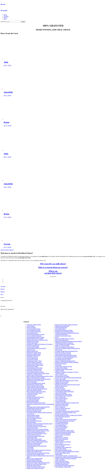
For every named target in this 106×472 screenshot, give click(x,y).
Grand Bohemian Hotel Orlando (34, 368)
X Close (3, 314)
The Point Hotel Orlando (33, 400)
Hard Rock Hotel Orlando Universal (35, 334)
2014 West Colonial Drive (61, 414)
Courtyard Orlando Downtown (34, 418)
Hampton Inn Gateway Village (34, 361)
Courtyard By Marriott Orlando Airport (36, 440)
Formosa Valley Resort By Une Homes (64, 421)
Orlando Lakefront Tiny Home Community (65, 458)
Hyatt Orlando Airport (32, 333)
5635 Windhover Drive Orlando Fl (63, 395)
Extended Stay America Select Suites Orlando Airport (68, 457)
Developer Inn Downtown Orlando (63, 330)
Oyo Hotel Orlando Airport (33, 398)
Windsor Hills (58, 454)
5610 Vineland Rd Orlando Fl (62, 416)
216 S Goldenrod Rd (60, 400)
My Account (4, 10)
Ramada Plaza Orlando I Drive (34, 370)
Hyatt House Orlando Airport (34, 411)
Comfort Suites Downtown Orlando (35, 387)
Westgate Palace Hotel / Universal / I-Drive (37, 340)
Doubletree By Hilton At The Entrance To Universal (39, 344)
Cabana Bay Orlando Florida (34, 324)
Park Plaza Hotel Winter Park (34, 460)
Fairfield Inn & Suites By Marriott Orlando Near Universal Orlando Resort (67, 333)
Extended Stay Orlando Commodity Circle (65, 412)
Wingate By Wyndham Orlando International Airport (39, 423)
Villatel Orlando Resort (32, 342)
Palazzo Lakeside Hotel (61, 427)
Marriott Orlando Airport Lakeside (35, 338)
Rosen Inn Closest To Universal (63, 352)
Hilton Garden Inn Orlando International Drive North (40, 376)
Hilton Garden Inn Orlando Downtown (36, 391)
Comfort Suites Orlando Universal (63, 366)
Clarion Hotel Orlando (60, 393)
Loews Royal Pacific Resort (33, 329)
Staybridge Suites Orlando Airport (35, 365)
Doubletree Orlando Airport (33, 355)
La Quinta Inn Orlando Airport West (35, 436)
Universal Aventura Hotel (33, 345)
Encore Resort (58, 349)
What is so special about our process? (53, 267)
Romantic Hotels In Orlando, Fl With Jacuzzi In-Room (68, 415)
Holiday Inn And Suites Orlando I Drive (36, 464)
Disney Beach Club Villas (61, 405)
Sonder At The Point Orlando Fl (63, 433)
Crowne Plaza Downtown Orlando (35, 372)
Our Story (6, 16)
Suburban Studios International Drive (36, 432)
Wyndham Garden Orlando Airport (63, 369)
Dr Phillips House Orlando (61, 464)
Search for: (3, 21)
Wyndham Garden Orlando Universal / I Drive (38, 430)
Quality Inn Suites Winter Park (62, 408)
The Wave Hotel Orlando (33, 347)
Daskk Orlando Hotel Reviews (62, 444)
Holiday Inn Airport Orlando (62, 345)
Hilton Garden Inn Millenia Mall (35, 458)
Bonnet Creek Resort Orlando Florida (64, 430)
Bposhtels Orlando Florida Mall (34, 461)
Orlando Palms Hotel (32, 437)
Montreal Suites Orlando (33, 401)
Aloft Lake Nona (31, 349)
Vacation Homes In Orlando (62, 376)
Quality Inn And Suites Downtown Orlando (66, 419)
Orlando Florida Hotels (32, 427)
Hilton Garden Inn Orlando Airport (35, 386)
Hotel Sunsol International (61, 439)
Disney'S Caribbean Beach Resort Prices (65, 361)
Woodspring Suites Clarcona (34, 465)
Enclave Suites (30, 448)
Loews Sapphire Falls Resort (34, 331)
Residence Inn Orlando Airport (34, 451)
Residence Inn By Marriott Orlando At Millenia (66, 362)
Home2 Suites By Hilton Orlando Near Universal (39, 450)
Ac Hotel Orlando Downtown (34, 362)
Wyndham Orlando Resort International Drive (66, 351)
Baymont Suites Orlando (61, 368)
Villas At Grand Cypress (61, 375)
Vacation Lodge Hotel (60, 401)
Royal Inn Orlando (59, 446)
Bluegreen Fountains (32, 381)
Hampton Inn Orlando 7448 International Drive (38, 462)
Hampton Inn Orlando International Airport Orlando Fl (68, 341)
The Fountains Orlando (32, 359)
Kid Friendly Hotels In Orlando (63, 359)
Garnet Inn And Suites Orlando (62, 390)
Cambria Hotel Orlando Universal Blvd (36, 348)
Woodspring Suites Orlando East (63, 447)
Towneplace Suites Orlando (33, 444)
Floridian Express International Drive (64, 331)
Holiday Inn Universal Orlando (34, 443)
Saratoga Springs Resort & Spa (34, 409)
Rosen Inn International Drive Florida (36, 383)
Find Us (6, 17)
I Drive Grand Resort (60, 397)
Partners (3, 291)
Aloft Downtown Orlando (33, 416)
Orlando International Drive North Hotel (36, 446)
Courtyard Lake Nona (32, 394)
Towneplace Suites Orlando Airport (35, 454)
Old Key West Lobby (60, 379)
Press (2, 294)
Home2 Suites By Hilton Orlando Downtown (66, 324)
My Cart (3, 4)
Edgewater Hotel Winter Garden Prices (64, 465)
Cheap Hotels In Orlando (61, 398)
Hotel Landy (58, 365)
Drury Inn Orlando (31, 419)
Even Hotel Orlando (60, 429)
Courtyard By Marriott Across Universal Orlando (67, 411)
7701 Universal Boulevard (61, 422)
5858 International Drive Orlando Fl (64, 342)
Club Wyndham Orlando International (64, 391)
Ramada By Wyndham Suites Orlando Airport (38, 373)
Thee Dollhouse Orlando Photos (63, 467)
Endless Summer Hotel (32, 351)
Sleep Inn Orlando (31, 422)
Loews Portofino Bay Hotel (33, 330)
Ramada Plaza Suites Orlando (62, 462)
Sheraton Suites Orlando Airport (34, 363)
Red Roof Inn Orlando (60, 363)
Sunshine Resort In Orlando (62, 381)
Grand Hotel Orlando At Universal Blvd (36, 426)
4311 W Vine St (59, 443)
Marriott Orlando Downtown (34, 434)
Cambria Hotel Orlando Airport (34, 393)
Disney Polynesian (31, 327)
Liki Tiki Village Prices (32, 358)
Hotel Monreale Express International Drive (66, 355)
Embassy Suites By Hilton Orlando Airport (37, 441)
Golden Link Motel (60, 460)
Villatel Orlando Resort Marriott (63, 441)
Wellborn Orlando (59, 370)
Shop (5, 19)
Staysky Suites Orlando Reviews (63, 354)
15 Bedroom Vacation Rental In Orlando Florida (67, 402)
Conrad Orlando (31, 326)
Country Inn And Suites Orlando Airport (36, 433)
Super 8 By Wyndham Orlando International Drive (67, 348)
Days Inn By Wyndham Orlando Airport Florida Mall (68, 377)
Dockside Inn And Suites (33, 341)
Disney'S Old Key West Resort (62, 434)
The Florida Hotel (31, 395)
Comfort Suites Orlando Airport (34, 375)
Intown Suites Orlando (60, 448)
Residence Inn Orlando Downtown (35, 397)
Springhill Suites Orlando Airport (35, 384)
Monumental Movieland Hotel (34, 421)
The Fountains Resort (60, 329)
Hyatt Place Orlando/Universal (34, 369)
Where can (53, 271)
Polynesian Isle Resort (60, 409)
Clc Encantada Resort (60, 425)
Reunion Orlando (59, 440)
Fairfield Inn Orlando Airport (34, 352)
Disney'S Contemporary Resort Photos (64, 347)
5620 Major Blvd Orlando (61, 423)
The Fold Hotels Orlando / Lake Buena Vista (66, 455)
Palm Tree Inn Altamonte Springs (63, 450)
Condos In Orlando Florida (61, 404)
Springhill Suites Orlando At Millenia (36, 408)
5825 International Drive (61, 327)
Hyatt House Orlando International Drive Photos (67, 451)
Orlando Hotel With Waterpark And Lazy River (66, 380)
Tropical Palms (58, 436)
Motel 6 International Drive (62, 340)
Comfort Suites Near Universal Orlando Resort (38, 453)
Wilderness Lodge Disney (61, 383)
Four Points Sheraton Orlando (34, 390)
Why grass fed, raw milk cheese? (53, 264)
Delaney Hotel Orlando (32, 366)
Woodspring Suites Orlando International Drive (38, 407)
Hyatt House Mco (59, 387)
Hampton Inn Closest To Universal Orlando (37, 429)
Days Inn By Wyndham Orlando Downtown (66, 356)
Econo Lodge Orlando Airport (62, 453)
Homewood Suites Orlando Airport (35, 380)
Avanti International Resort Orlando (35, 337)
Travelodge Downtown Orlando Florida (65, 432)
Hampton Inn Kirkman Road (62, 326)
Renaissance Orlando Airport (34, 354)
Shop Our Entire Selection (7, 250)
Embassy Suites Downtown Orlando (36, 377)
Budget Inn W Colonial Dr (61, 437)
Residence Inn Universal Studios (63, 335)
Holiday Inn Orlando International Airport (37, 388)
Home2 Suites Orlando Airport (34, 439)
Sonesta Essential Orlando (33, 415)
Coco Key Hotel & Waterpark (34, 335)
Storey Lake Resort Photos (61, 461)
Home (5, 14)
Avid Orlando (30, 447)
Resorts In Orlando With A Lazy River (64, 338)
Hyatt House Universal (32, 356)
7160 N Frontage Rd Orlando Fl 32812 (64, 344)
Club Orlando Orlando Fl (61, 426)
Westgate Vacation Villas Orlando (63, 394)
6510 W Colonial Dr (60, 407)
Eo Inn (57, 337)
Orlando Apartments (60, 388)
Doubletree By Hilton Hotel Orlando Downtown (39, 379)
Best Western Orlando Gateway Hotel (36, 402)
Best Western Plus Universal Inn (34, 425)
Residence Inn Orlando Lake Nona (35, 468)
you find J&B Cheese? (53, 273)
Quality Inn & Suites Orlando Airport (36, 467)
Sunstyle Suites (59, 418)
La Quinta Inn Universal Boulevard (64, 358)
